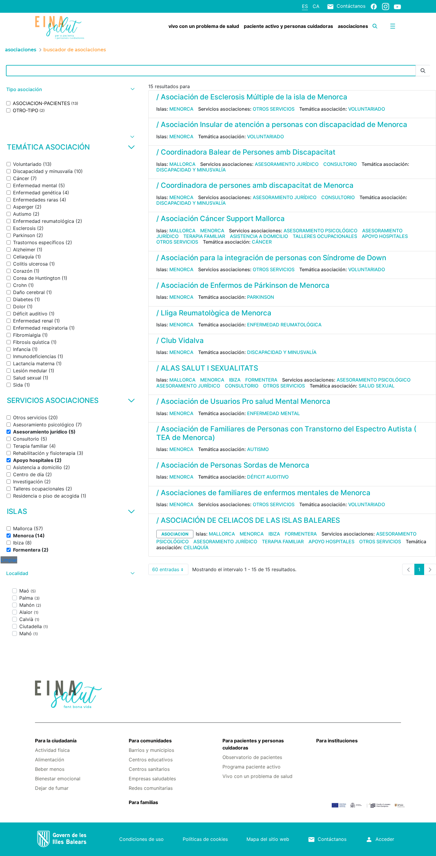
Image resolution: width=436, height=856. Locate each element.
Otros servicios (274, 109)
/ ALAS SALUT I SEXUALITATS (207, 368)
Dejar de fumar (52, 788)
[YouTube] (397, 6)
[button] (69, 89)
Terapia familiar (204, 236)
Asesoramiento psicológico (320, 231)
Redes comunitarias (151, 788)
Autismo (258, 449)
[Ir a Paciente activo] (65, 27)
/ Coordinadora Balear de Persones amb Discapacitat (245, 152)
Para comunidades (150, 741)
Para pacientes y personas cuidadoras (253, 744)
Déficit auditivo (268, 477)
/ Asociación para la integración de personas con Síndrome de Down (271, 257)
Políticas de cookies (205, 839)
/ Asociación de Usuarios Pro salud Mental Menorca (243, 401)
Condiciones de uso (141, 839)
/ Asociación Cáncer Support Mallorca (220, 218)
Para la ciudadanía (56, 741)
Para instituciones (337, 741)
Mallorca (182, 164)
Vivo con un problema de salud (257, 776)
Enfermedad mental (273, 413)
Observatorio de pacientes (252, 757)
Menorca (181, 109)
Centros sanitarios (149, 769)
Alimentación (49, 760)
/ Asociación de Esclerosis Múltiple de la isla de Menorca (251, 97)
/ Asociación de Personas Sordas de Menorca (232, 465)
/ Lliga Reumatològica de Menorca (213, 313)
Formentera (261, 380)
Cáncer (262, 242)
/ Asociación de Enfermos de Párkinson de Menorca (243, 285)
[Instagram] (385, 6)
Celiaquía (196, 547)
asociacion (174, 533)
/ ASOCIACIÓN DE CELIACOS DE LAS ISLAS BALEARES (248, 520)
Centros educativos (151, 760)
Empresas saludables (152, 779)
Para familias (143, 802)
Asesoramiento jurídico (287, 164)
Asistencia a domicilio (259, 236)
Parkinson (260, 297)
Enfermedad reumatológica (284, 325)
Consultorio (340, 164)
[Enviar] (423, 71)
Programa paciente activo (251, 767)
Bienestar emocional (57, 779)
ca (316, 6)
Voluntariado (366, 109)
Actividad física (52, 750)
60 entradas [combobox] (170, 570)
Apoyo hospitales (385, 236)
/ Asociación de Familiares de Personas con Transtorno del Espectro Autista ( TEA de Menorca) (286, 433)
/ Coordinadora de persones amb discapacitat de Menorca (255, 185)
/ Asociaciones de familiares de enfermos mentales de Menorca (263, 492)
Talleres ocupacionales (325, 236)
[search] (375, 26)
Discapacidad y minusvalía (191, 170)
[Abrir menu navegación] (393, 26)
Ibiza (235, 380)
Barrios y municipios (151, 750)
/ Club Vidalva (180, 340)
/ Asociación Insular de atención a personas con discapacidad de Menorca (281, 124)
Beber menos (49, 769)
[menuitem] (203, 26)
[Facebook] (373, 6)
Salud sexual (376, 386)
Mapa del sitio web (267, 839)
